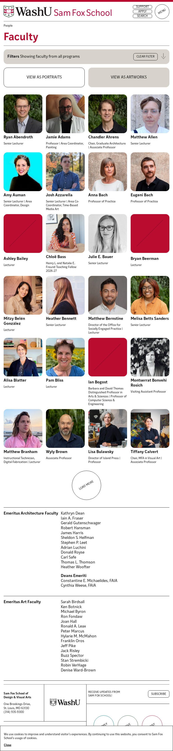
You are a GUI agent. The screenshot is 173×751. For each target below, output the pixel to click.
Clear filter (146, 56)
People (8, 25)
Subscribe (158, 694)
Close (7, 745)
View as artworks (129, 77)
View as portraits (44, 77)
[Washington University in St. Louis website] (65, 705)
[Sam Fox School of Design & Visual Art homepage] (58, 11)
